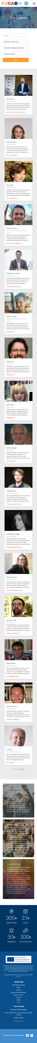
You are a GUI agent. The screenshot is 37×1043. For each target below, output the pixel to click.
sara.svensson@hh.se (12, 155)
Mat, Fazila (9, 185)
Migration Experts (12, 824)
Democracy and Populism (18, 992)
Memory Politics (18, 995)
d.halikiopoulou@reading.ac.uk (14, 547)
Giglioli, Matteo (11, 663)
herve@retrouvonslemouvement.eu (15, 112)
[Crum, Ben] (18, 735)
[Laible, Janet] (18, 391)
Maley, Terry (10, 361)
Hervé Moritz (10, 99)
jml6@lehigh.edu (10, 418)
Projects (18, 990)
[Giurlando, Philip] (18, 606)
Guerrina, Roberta (11, 577)
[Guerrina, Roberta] (18, 563)
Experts (18, 997)
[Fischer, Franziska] (18, 302)
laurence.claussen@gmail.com (14, 243)
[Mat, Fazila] (18, 171)
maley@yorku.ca (10, 374)
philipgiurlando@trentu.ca (13, 633)
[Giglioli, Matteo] (18, 649)
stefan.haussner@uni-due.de (14, 504)
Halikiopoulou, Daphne (13, 534)
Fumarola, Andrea (11, 706)
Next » (23, 769)
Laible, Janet (10, 404)
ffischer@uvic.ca (10, 331)
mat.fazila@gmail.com (12, 198)
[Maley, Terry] (18, 348)
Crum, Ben (9, 749)
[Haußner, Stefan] (18, 477)
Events (18, 987)
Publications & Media (18, 985)
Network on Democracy (14, 788)
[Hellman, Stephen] (18, 434)
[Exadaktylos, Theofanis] (18, 259)
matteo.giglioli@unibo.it (12, 676)
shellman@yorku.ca (11, 461)
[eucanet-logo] (15, 3)
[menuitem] (34, 3)
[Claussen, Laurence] (18, 214)
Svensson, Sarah (10, 142)
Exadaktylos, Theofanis (13, 273)
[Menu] (34, 3)
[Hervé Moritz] (18, 85)
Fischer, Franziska (11, 316)
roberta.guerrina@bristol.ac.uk (14, 590)
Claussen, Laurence (11, 228)
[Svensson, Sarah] (18, 128)
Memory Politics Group (14, 864)
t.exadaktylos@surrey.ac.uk (13, 286)
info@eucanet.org (18, 1021)
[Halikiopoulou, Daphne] (18, 520)
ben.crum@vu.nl (10, 762)
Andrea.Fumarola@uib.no (13, 719)
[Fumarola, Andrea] (18, 692)
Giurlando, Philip (11, 620)
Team (18, 1002)
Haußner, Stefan (11, 491)
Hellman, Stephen (11, 448)
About (18, 1000)
